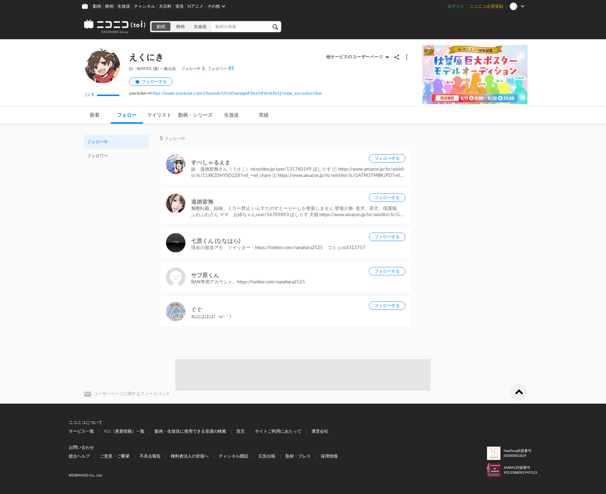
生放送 (123, 6)
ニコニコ (115, 27)
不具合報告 (150, 456)
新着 (95, 115)
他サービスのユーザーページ (354, 57)
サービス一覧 (81, 431)
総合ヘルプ (79, 456)
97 (221, 69)
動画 (97, 6)
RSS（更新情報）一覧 (124, 431)
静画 (109, 6)
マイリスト (159, 115)
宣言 (240, 431)
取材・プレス (298, 456)
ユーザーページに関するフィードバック (132, 394)
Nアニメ (195, 6)
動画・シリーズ (195, 115)
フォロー (127, 115)
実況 (179, 6)
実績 (264, 115)
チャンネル (144, 6)
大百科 (165, 6)
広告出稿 (266, 456)
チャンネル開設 (233, 456)
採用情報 (329, 456)
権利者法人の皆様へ (190, 456)
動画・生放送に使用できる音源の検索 (190, 431)
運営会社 (319, 431)
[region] (116, 149)
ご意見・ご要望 (114, 456)
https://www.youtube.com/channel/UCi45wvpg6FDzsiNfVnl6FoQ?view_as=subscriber (236, 93)
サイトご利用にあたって (278, 431)
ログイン (455, 6)
